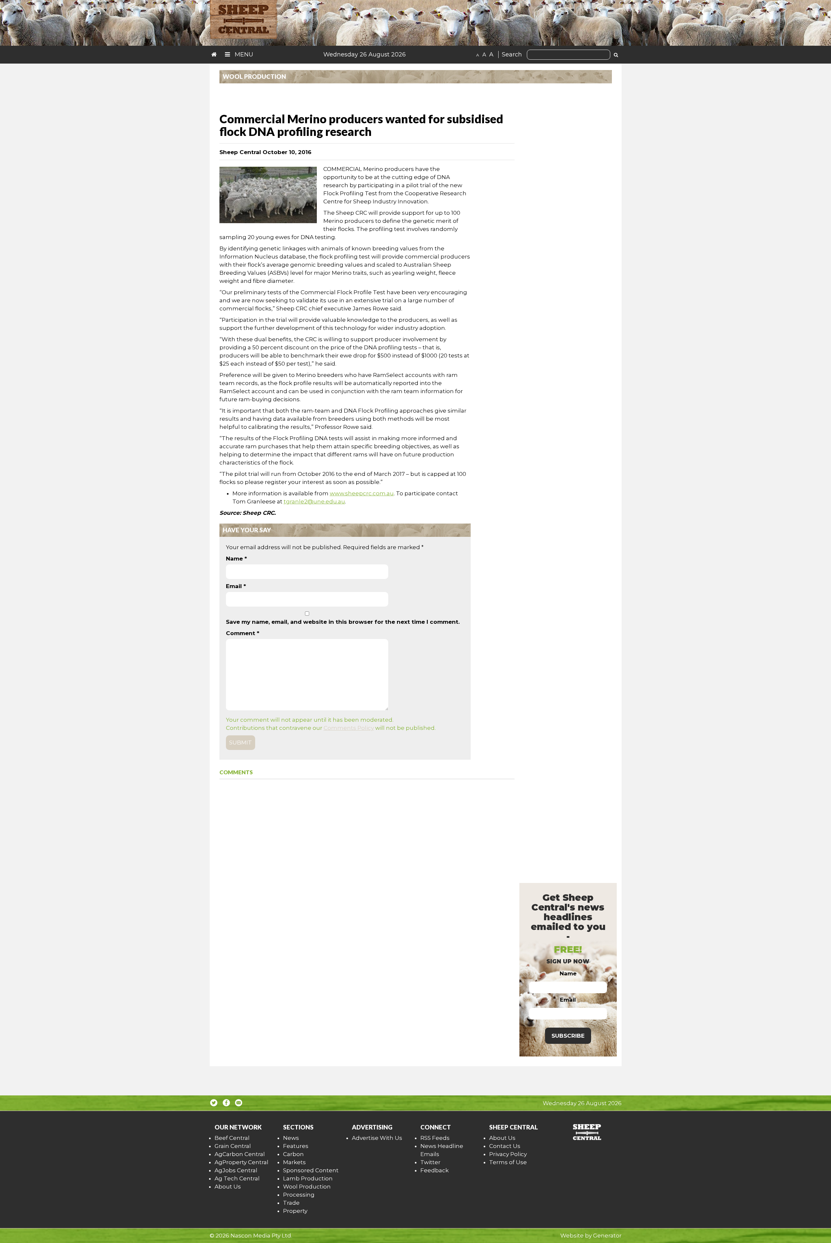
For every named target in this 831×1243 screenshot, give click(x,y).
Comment (242, 633)
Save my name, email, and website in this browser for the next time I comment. (343, 622)
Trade (291, 1203)
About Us (228, 1186)
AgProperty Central (241, 1162)
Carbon (293, 1154)
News (291, 1138)
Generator (607, 1235)
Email (236, 586)
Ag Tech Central (237, 1178)
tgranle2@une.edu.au (314, 501)
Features (295, 1146)
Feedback (434, 1170)
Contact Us (504, 1146)
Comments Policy (349, 728)
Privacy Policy (508, 1154)
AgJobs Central (236, 1170)
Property (295, 1211)
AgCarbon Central (240, 1154)
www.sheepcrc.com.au (362, 493)
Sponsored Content (311, 1170)
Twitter (430, 1162)
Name (236, 558)
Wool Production (307, 1186)
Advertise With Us (377, 1138)
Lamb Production (308, 1178)
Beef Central (232, 1138)
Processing (299, 1194)
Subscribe (568, 1035)
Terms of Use (508, 1162)
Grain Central (233, 1146)
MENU (243, 54)
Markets (294, 1162)
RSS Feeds (435, 1138)
